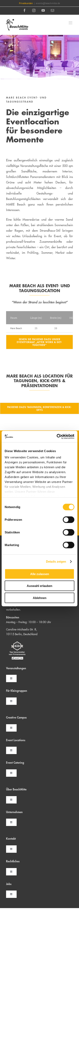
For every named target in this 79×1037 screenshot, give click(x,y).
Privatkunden (26, 3)
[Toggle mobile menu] (71, 23)
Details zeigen (56, 561)
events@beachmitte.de (48, 3)
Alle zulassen (39, 573)
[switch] (68, 519)
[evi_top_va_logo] (17, 640)
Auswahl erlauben (39, 586)
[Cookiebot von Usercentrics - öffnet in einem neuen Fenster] (56, 436)
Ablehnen (39, 597)
